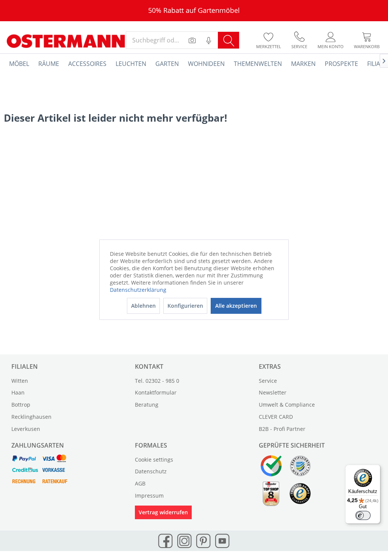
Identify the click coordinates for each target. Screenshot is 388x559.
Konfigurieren (185, 305)
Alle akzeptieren (236, 305)
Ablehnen (143, 305)
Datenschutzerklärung (138, 289)
